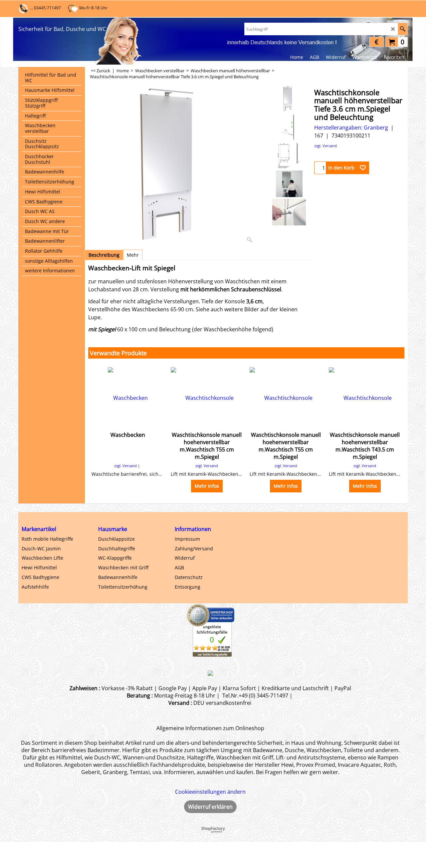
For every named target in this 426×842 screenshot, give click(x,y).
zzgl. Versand (325, 145)
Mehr (133, 255)
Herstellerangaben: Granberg (351, 127)
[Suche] (402, 29)
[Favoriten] (363, 168)
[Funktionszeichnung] (289, 127)
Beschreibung (104, 255)
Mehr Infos (207, 486)
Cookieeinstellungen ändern (210, 791)
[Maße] (289, 155)
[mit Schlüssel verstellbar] (289, 212)
